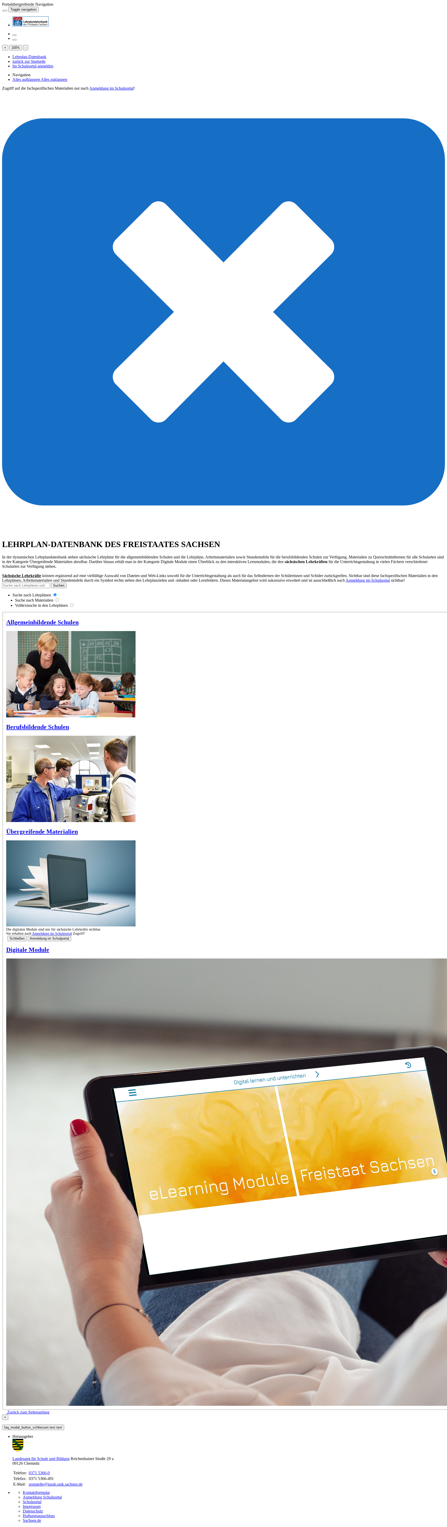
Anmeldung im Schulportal (111, 88)
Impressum (32, 1506)
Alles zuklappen (54, 79)
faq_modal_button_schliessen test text (33, 1427)
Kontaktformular (36, 1492)
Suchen (58, 585)
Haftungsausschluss (39, 1516)
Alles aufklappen (26, 79)
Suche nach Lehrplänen (31, 595)
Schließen (17, 938)
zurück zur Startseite (29, 61)
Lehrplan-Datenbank (29, 57)
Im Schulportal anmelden (32, 66)
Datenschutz (33, 1511)
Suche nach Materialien (34, 600)
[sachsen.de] (2, 9)
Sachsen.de (32, 1520)
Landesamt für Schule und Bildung (41, 1458)
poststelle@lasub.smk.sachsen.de (56, 1484)
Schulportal (32, 1502)
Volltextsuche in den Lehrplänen (41, 605)
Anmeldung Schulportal (42, 1497)
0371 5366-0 (39, 1473)
